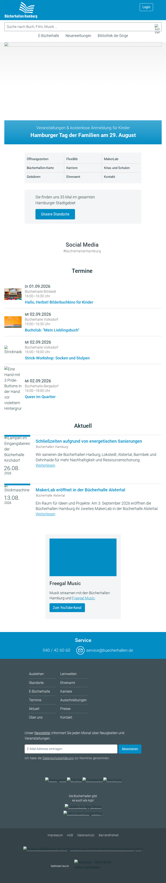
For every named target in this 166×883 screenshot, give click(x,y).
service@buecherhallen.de (109, 650)
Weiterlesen (45, 465)
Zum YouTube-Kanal (67, 607)
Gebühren (33, 177)
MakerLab (111, 159)
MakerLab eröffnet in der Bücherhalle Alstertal (80, 489)
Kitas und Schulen (117, 168)
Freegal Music (83, 598)
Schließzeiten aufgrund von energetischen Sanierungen (89, 441)
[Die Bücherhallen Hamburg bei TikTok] (74, 780)
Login (146, 7)
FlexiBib (72, 159)
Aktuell (83, 426)
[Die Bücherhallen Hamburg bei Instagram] (55, 780)
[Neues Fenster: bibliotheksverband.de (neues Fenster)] (83, 849)
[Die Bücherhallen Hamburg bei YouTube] (112, 780)
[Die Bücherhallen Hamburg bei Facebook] (93, 780)
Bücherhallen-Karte (40, 168)
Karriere (72, 168)
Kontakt (109, 177)
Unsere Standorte (55, 214)
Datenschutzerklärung (58, 758)
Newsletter (42, 733)
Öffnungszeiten (37, 159)
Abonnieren (130, 749)
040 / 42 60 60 (56, 650)
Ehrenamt (73, 177)
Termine (82, 271)
